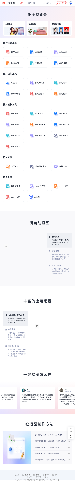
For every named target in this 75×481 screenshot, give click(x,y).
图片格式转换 (26, 475)
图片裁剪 (54, 475)
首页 (21, 3)
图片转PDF (46, 475)
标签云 (46, 477)
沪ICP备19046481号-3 (53, 480)
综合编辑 (38, 477)
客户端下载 (62, 3)
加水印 (17, 475)
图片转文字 (36, 475)
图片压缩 (29, 477)
